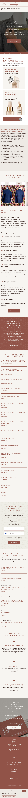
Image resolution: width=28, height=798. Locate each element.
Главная (3, 8)
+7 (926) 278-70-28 (14, 750)
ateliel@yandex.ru (14, 753)
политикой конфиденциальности (14, 341)
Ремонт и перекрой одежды (12, 8)
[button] (14, 5)
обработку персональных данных (13, 340)
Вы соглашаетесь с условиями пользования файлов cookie (9, 795)
